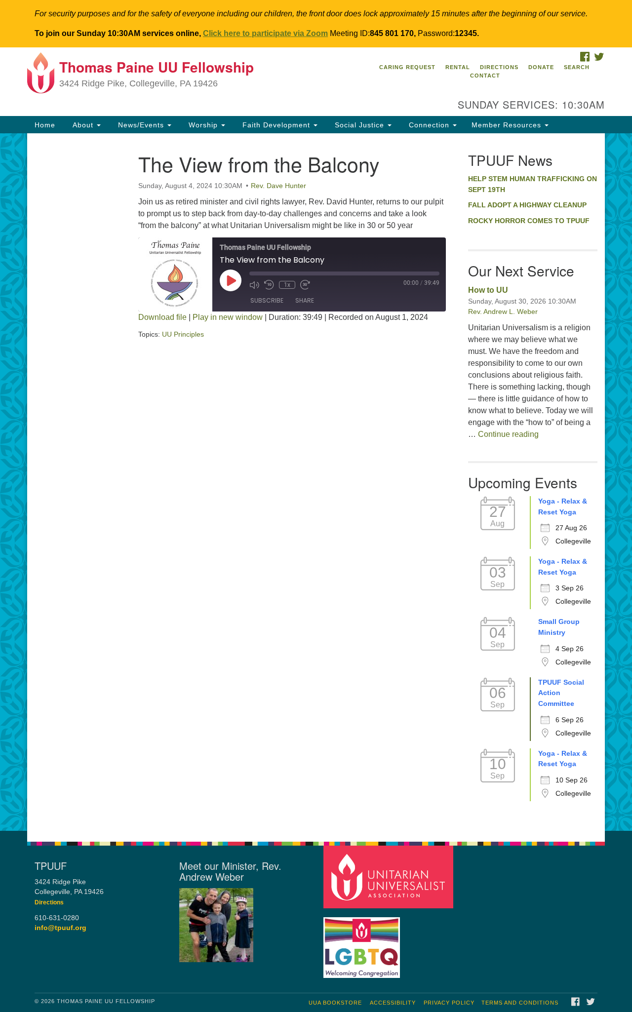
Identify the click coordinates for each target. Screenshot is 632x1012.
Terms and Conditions (519, 1003)
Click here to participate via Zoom (265, 33)
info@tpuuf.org (60, 928)
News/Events (141, 125)
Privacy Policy (449, 1003)
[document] (316, 482)
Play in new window (228, 317)
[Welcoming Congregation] (362, 942)
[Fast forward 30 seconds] (305, 285)
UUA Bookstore (335, 1003)
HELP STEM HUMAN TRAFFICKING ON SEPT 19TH (532, 184)
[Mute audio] (254, 284)
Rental (457, 67)
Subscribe (266, 300)
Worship (203, 125)
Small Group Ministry (559, 627)
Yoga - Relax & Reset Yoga (562, 506)
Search (577, 67)
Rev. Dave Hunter (278, 186)
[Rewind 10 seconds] (269, 285)
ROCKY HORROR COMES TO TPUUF (529, 221)
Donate (541, 67)
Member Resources (508, 125)
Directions (499, 67)
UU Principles (183, 334)
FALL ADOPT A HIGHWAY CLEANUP (527, 205)
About (83, 125)
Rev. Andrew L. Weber (503, 311)
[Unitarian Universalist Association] (389, 876)
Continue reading (508, 434)
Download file (162, 317)
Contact (485, 75)
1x (287, 284)
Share (304, 300)
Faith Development (276, 125)
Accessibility (393, 1003)
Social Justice (359, 125)
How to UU (488, 290)
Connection (429, 125)
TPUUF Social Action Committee (561, 692)
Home (45, 125)
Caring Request (407, 67)
